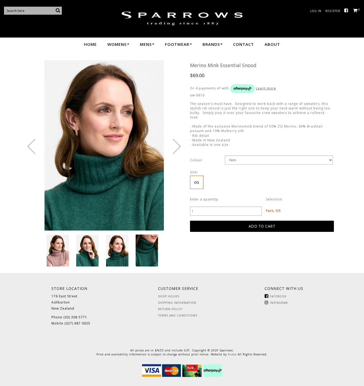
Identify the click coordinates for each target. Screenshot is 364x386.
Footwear (177, 44)
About (272, 44)
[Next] (177, 146)
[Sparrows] (182, 18)
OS (196, 182)
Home (90, 44)
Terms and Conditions (177, 315)
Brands (211, 44)
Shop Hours (168, 296)
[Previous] (31, 146)
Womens (117, 44)
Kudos (232, 354)
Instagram (279, 303)
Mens (146, 44)
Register (332, 11)
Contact (243, 44)
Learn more (266, 88)
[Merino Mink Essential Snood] (58, 250)
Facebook (347, 11)
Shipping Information (177, 303)
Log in (315, 11)
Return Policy (170, 309)
